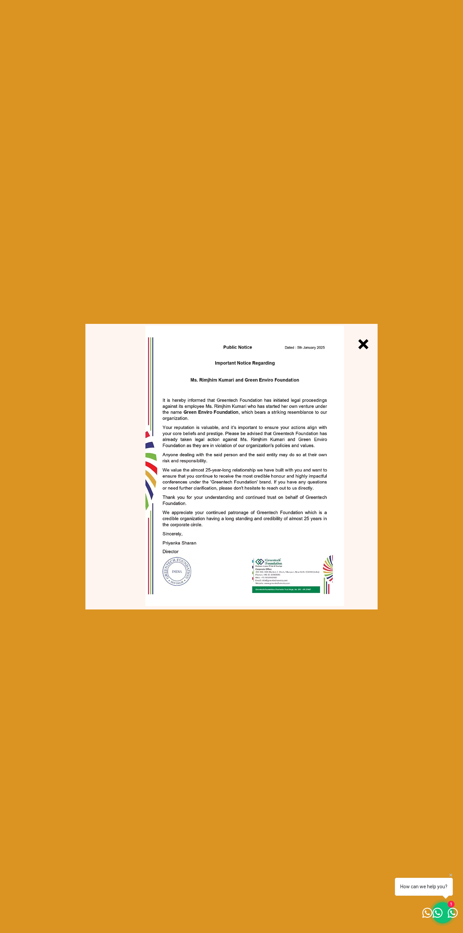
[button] (363, 344)
